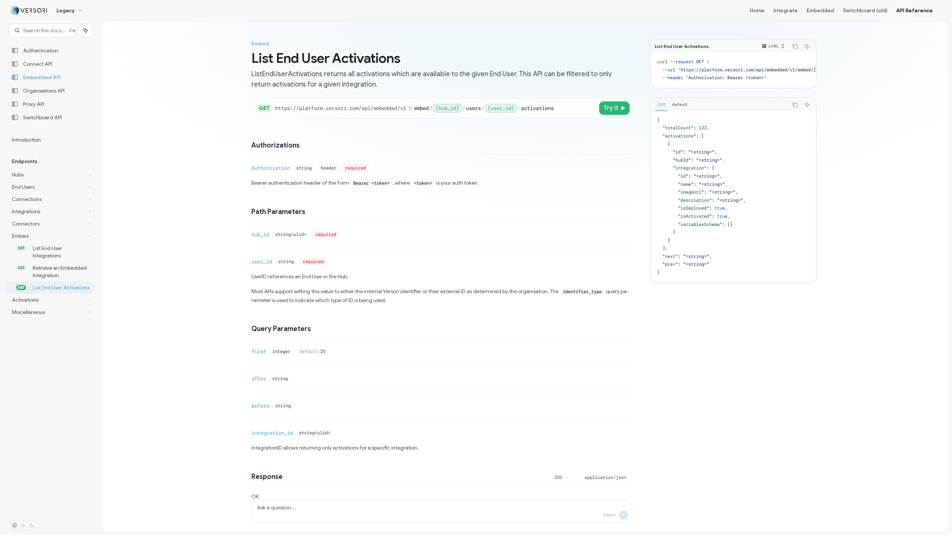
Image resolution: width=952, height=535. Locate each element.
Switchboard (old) (865, 10)
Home (757, 10)
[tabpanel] (733, 196)
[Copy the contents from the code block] (795, 46)
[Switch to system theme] (14, 525)
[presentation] (733, 70)
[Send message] (623, 514)
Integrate (786, 10)
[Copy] (590, 108)
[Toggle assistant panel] (85, 30)
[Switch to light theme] (23, 525)
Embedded (820, 10)
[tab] (661, 104)
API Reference (914, 10)
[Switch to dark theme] (31, 525)
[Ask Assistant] (807, 46)
